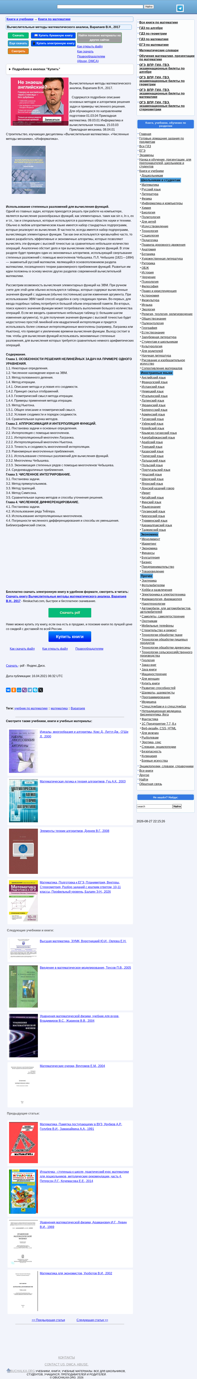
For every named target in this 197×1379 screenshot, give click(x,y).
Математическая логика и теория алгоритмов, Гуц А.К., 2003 (83, 781)
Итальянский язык (155, 396)
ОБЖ (145, 267)
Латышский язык (153, 460)
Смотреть (18, 51)
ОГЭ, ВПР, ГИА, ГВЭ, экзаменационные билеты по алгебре (162, 68)
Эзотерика (149, 580)
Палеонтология (153, 323)
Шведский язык (153, 479)
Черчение (149, 277)
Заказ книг (149, 665)
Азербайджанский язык (158, 437)
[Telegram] (30, 690)
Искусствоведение (155, 226)
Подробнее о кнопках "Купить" (36, 69)
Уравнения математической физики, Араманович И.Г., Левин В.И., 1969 (83, 1225)
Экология (148, 309)
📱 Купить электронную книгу (53, 43)
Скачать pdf (70, 613)
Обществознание (154, 318)
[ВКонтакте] (8, 690)
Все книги (146, 770)
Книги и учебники (151, 171)
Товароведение (153, 571)
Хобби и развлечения (157, 589)
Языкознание (151, 506)
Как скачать (85, 51)
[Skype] (35, 690)
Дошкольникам (152, 175)
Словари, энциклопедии (159, 746)
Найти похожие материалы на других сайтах (99, 37)
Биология (148, 212)
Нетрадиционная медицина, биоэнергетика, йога (161, 712)
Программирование (156, 697)
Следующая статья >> (92, 1320)
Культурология (152, 346)
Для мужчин (150, 733)
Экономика (149, 548)
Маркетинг (149, 543)
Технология (150, 231)
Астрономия (150, 295)
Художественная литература (162, 258)
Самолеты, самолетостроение (163, 616)
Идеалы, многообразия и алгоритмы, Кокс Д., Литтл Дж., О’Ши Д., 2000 (84, 734)
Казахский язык (153, 451)
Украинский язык (153, 405)
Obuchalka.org (21, 1371)
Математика (150, 184)
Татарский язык (153, 419)
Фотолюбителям (153, 585)
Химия (146, 207)
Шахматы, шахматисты (158, 692)
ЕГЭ (142, 150)
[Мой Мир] (19, 690)
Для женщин (150, 678)
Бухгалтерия (151, 557)
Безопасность (151, 751)
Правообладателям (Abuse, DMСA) (91, 59)
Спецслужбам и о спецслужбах (164, 706)
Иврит (146, 493)
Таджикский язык (154, 529)
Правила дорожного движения (163, 244)
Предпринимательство (158, 566)
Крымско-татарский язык (159, 433)
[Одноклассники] (13, 690)
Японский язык (152, 483)
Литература (150, 194)
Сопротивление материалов (162, 368)
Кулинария (149, 756)
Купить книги (70, 636)
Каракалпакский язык (157, 525)
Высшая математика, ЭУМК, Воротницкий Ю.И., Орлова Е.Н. (83, 941)
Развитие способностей (158, 688)
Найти (143, 779)
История (148, 272)
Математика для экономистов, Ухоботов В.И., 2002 (76, 1273)
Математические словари (159, 50)
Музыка (147, 304)
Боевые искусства (155, 760)
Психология (150, 281)
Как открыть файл (90, 46)
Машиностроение (154, 674)
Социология (150, 235)
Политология (151, 217)
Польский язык (152, 465)
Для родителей (152, 351)
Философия (150, 286)
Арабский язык (152, 442)
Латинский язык (153, 400)
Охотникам (149, 621)
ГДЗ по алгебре (151, 28)
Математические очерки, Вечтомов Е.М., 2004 (72, 1066)
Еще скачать (18, 43)
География (149, 328)
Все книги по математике (158, 22)
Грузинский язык (153, 511)
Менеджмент (151, 539)
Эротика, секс (151, 742)
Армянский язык (153, 414)
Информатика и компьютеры (162, 203)
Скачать (18, 35)
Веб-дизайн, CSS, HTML (159, 728)
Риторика (148, 263)
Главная (145, 134)
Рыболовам (150, 737)
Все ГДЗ (145, 146)
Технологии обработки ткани (162, 635)
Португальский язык (156, 469)
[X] (40, 690)
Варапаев (78, 708)
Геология (148, 660)
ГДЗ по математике (154, 39)
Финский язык (151, 502)
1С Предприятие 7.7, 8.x (159, 723)
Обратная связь (150, 784)
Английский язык (154, 377)
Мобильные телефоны (158, 625)
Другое (144, 775)
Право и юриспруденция (159, 291)
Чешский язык (152, 474)
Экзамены (146, 155)
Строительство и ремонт (159, 630)
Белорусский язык (154, 409)
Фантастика (150, 719)
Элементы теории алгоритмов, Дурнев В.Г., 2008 (74, 831)
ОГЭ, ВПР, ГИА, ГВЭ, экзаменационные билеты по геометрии (162, 81)
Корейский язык (153, 428)
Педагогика (150, 240)
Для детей (149, 221)
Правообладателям (89, 648)
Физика (147, 198)
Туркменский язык (154, 520)
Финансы (148, 553)
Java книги (149, 669)
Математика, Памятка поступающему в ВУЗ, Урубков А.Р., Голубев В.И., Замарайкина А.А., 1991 (81, 1126)
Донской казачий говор (158, 488)
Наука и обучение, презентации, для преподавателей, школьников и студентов (165, 163)
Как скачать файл (22, 648)
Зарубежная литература (159, 337)
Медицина (149, 701)
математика (59, 708)
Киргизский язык (153, 516)
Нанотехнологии (153, 603)
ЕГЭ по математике (154, 44)
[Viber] (24, 690)
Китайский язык (153, 497)
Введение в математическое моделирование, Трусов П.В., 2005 (85, 967)
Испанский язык (153, 386)
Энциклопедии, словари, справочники (166, 766)
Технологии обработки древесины (166, 647)
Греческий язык (153, 456)
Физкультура (150, 300)
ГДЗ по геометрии (153, 33)
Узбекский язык (152, 423)
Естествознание (153, 332)
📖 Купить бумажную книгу (53, 35)
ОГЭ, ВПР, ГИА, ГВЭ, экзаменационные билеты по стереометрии (162, 106)
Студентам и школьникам (160, 341)
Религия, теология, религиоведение (167, 314)
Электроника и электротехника (163, 594)
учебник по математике (31, 708)
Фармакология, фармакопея (162, 599)
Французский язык (155, 382)
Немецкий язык (153, 391)
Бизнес (147, 562)
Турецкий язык (152, 446)
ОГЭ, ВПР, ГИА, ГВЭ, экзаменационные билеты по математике (162, 93)
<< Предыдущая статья (48, 1320)
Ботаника (148, 254)
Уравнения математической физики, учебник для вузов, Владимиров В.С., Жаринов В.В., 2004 (79, 1018)
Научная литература (156, 355)
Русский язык (151, 189)
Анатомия (149, 249)
